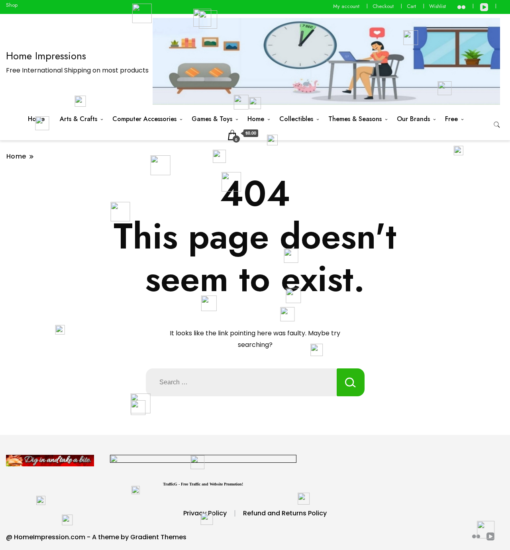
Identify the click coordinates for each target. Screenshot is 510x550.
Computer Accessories (144, 118)
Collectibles (296, 118)
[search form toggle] (497, 124)
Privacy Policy (205, 513)
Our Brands (413, 118)
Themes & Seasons (355, 118)
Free (451, 118)
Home (36, 118)
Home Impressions (46, 55)
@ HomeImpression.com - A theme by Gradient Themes (96, 537)
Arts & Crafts (78, 118)
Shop (12, 5)
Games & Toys (212, 118)
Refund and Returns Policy (285, 513)
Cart (411, 6)
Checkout (383, 6)
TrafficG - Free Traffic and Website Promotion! (203, 484)
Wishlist (437, 6)
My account (346, 6)
